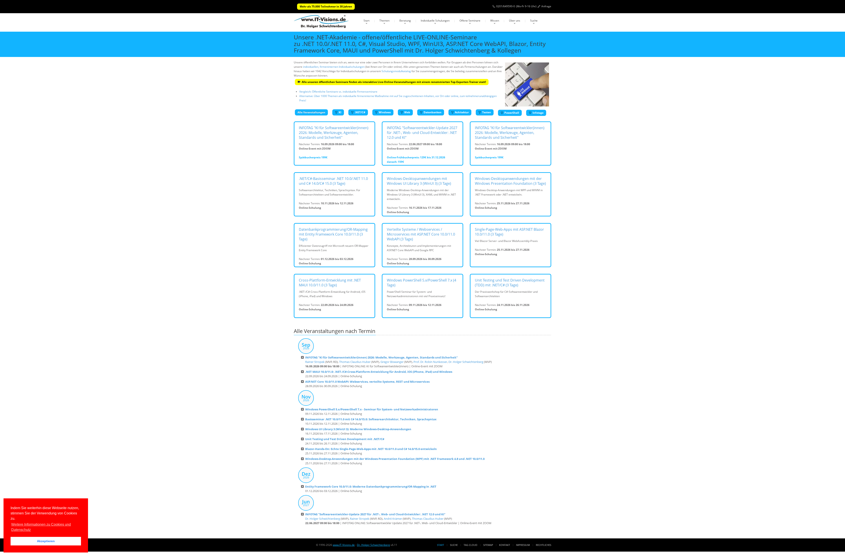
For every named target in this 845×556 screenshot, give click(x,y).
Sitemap (488, 545)
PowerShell (511, 113)
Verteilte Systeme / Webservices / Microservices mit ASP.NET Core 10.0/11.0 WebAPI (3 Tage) (421, 234)
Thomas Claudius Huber (355, 362)
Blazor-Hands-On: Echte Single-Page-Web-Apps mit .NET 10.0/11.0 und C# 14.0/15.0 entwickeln (371, 449)
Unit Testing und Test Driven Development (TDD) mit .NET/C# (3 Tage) (510, 282)
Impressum (523, 545)
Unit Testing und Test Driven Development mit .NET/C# (344, 439)
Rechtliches (543, 545)
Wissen (494, 20)
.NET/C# (360, 112)
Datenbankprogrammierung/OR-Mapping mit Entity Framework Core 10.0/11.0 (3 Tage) (333, 234)
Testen (486, 112)
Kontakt (504, 545)
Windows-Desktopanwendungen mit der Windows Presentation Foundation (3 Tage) (510, 181)
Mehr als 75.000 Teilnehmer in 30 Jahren (326, 6)
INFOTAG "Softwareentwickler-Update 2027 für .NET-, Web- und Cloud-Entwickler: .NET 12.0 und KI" (422, 132)
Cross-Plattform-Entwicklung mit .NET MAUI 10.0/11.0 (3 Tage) (330, 282)
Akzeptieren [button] (46, 541)
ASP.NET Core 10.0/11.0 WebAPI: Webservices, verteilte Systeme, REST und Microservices (367, 382)
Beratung (405, 20)
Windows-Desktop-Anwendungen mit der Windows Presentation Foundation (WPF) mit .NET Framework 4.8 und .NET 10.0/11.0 (395, 459)
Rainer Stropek (315, 362)
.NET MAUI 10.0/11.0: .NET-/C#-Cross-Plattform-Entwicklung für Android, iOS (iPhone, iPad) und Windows (378, 372)
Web (407, 112)
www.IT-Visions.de (344, 545)
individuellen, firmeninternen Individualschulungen (334, 67)
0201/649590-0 (505, 6)
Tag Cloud (470, 545)
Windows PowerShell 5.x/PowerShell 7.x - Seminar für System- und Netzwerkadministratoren (371, 409)
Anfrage (546, 6)
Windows (385, 112)
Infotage (538, 113)
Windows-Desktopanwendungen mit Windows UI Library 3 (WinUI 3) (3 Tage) (419, 181)
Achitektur (462, 112)
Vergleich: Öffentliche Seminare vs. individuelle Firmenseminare (338, 91)
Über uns (514, 20)
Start (366, 20)
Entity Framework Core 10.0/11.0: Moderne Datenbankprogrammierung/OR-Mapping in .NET (370, 486)
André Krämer (393, 519)
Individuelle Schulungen (435, 20)
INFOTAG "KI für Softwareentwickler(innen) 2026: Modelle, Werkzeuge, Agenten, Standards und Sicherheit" (333, 132)
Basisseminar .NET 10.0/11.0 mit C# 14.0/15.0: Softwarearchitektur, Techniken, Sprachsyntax (371, 419)
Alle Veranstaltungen (311, 112)
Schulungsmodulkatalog (396, 71)
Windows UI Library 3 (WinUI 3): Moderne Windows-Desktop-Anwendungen (358, 429)
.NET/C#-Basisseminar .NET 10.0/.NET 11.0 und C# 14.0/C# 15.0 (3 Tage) (333, 181)
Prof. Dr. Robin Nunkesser (430, 362)
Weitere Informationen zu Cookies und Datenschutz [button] (41, 527)
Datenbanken (432, 112)
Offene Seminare (469, 20)
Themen (384, 20)
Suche (534, 20)
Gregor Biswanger (392, 362)
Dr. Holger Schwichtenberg (465, 362)
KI (340, 112)
